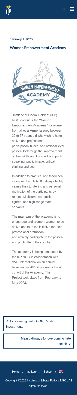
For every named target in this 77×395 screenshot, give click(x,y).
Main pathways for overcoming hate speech (46, 341)
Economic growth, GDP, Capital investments (30, 323)
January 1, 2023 (21, 39)
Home (15, 371)
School (48, 371)
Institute (32, 371)
